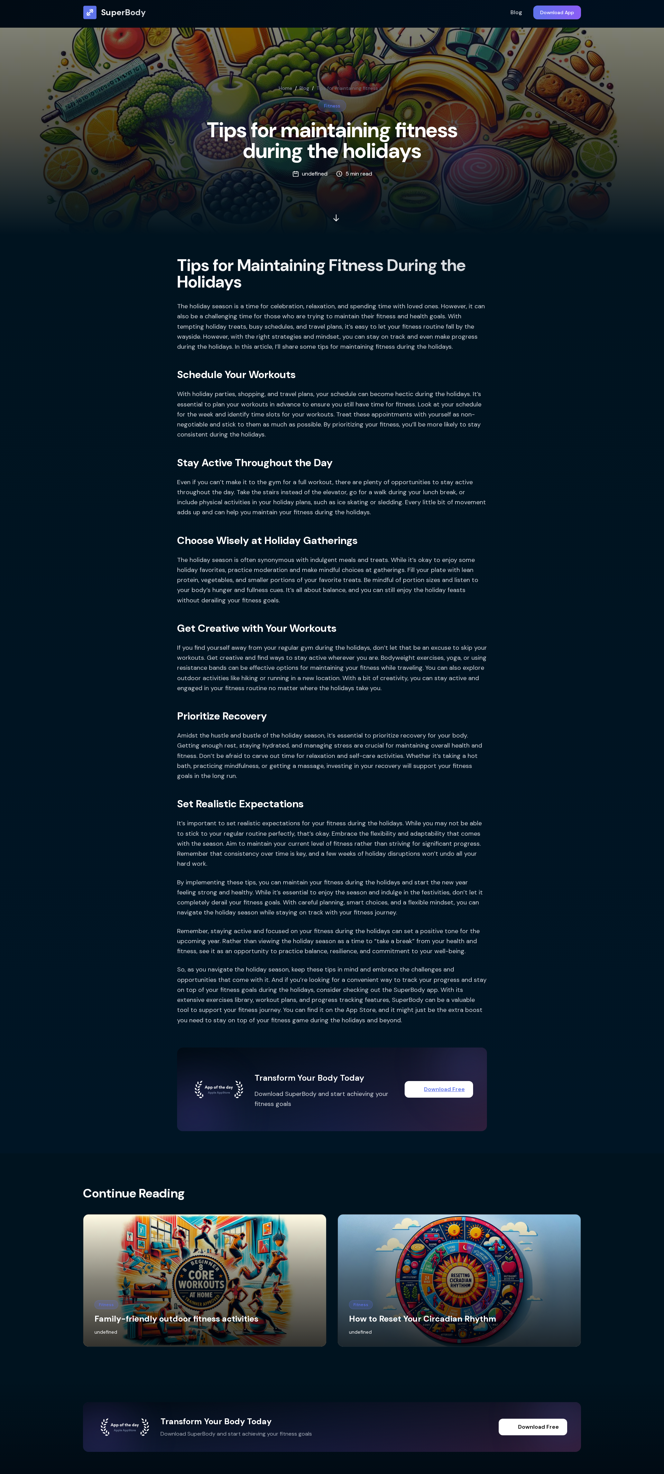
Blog (516, 12)
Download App (557, 12)
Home (285, 88)
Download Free (444, 1089)
